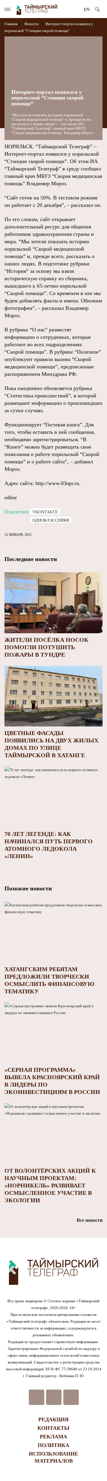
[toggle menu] (7, 9)
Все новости (90, 1220)
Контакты (53, 1428)
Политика (53, 1445)
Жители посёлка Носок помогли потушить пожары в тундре (46, 647)
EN (87, 9)
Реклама (53, 1437)
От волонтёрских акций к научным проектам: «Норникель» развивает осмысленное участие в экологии (50, 1185)
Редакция (53, 1419)
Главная (11, 24)
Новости (31, 24)
